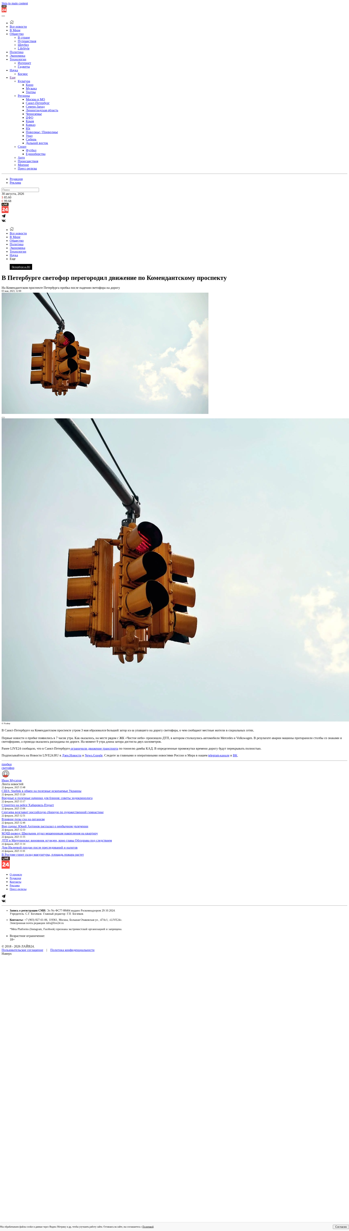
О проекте (16, 874)
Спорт (22, 146)
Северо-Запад (35, 106)
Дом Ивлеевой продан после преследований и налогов (40, 847)
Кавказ (30, 125)
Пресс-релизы (27, 168)
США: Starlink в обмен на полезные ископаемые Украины (41, 791)
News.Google (94, 755)
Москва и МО (35, 99)
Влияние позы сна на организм (23, 819)
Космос (23, 74)
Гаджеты (24, 66)
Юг (28, 128)
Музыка (31, 88)
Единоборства (35, 154)
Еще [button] (13, 259)
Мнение (23, 165)
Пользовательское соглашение (22, 950)
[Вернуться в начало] (4, 11)
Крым (30, 121)
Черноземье (34, 114)
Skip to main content (15, 3)
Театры (31, 92)
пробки (7, 764)
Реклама (15, 182)
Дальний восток (37, 143)
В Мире (15, 30)
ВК (235, 755)
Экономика (17, 55)
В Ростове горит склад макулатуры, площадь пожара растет (43, 854)
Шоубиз (23, 44)
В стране (24, 37)
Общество (17, 34)
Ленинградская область (42, 110)
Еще (13, 77)
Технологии (18, 59)
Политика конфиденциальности (72, 950)
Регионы (24, 95)
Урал (29, 135)
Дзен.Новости (71, 755)
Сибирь (31, 139)
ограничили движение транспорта (94, 748)
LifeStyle (23, 48)
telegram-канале (218, 755)
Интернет (24, 63)
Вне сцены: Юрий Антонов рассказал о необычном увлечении (45, 826)
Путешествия (27, 41)
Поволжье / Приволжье (42, 132)
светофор (8, 768)
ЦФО (29, 117)
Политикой (147, 1226)
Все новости (18, 26)
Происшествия (28, 161)
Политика (16, 52)
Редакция (16, 179)
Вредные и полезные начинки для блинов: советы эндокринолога (47, 798)
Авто (21, 157)
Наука (14, 70)
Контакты (15, 881)
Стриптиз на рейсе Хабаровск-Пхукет (28, 805)
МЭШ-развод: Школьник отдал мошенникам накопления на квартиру (50, 833)
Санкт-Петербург (38, 103)
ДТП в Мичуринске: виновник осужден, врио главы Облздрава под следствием (57, 840)
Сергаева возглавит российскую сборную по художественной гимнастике (53, 812)
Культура (24, 81)
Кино (29, 84)
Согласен (341, 1226)
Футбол (31, 150)
